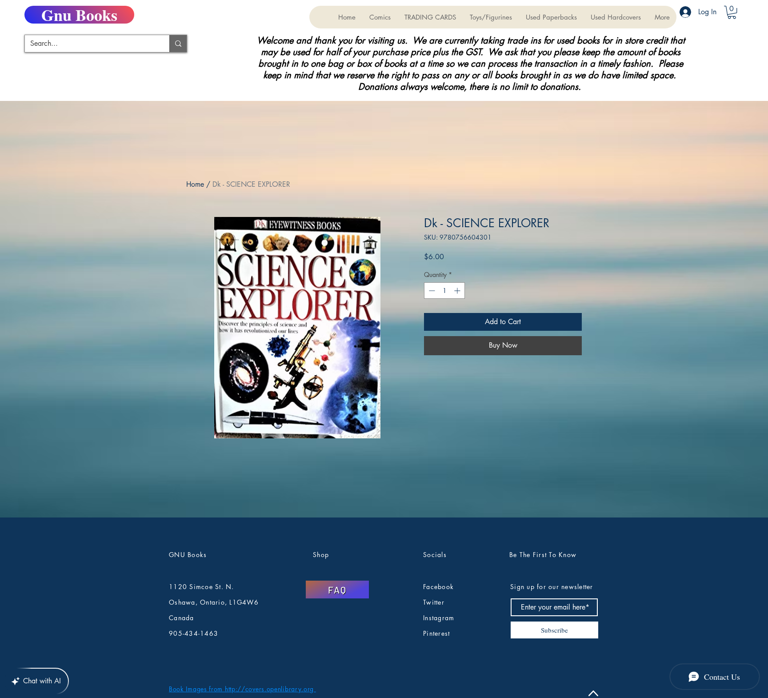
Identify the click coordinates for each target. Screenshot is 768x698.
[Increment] (458, 290)
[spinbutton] (444, 290)
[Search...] (178, 43)
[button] (430, 17)
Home (195, 184)
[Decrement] (430, 290)
